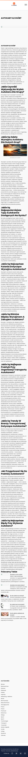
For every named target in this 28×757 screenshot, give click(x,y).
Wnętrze (3, 733)
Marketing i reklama (6, 696)
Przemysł (3, 711)
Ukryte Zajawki (5, 727)
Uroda (2, 729)
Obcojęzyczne (5, 704)
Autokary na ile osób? (16, 574)
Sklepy (3, 715)
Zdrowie (3, 735)
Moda (2, 698)
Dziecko (3, 688)
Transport (4, 723)
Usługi (2, 731)
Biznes (3, 684)
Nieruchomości (5, 702)
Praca (2, 706)
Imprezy (3, 694)
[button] (26, 5)
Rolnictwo (4, 713)
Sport (2, 717)
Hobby (3, 692)
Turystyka (3, 725)
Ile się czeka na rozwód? (17, 595)
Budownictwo (5, 686)
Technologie (4, 721)
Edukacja (3, 690)
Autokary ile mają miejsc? (17, 585)
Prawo (2, 708)
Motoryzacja (4, 700)
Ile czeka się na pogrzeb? (17, 604)
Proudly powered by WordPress (10, 749)
